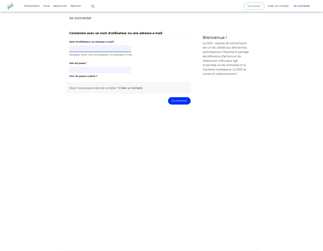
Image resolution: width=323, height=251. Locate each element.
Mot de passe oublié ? (83, 76)
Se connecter (302, 5)
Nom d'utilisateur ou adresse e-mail (92, 41)
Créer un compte (278, 5)
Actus (46, 5)
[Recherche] (93, 6)
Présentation (32, 5)
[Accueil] (9, 6)
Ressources (60, 5)
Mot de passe (78, 63)
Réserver (75, 5)
